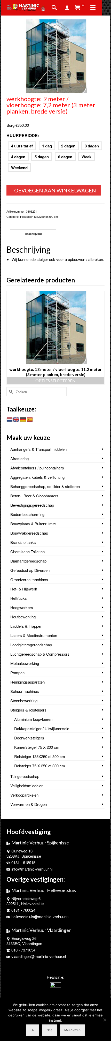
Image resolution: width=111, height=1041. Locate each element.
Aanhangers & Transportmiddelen (38, 449)
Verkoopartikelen (24, 795)
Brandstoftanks (23, 542)
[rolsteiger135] (55, 55)
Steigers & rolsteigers (28, 710)
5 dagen (42, 157)
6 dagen (65, 157)
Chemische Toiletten (27, 551)
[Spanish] (30, 419)
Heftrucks (18, 598)
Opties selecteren (55, 380)
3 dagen (92, 146)
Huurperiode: (22, 135)
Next (100, 337)
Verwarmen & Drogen (28, 804)
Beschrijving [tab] (33, 234)
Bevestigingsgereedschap (32, 505)
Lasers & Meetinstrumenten (33, 635)
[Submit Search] (10, 391)
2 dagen (68, 146)
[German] (23, 419)
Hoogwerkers (21, 607)
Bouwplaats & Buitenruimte (33, 523)
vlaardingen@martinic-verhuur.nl (38, 956)
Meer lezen (72, 1030)
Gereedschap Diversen (30, 570)
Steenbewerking (23, 700)
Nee (49, 1030)
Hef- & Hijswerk (23, 588)
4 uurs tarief (22, 146)
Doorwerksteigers (29, 737)
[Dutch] (9, 419)
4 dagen (18, 157)
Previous (10, 337)
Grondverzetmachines (29, 579)
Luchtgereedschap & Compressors (39, 654)
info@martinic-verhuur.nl (31, 869)
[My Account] (67, 8)
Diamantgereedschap (28, 561)
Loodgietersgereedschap (31, 644)
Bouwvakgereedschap (29, 533)
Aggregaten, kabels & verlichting (37, 477)
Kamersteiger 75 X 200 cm (36, 747)
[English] (16, 419)
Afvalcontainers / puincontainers (37, 467)
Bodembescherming (27, 514)
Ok (32, 1030)
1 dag (47, 146)
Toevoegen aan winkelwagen (53, 190)
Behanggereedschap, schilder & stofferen (45, 486)
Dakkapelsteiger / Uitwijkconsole (41, 728)
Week (86, 157)
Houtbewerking (23, 616)
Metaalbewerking (24, 663)
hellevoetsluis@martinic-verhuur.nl (40, 916)
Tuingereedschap (24, 776)
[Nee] (104, 1019)
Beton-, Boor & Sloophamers (34, 495)
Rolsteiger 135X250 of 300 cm (39, 216)
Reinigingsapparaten (27, 682)
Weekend (19, 167)
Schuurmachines (24, 691)
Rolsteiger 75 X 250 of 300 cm (39, 765)
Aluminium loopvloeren (33, 719)
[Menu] (92, 8)
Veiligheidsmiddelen (26, 785)
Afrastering (19, 458)
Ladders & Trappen (26, 626)
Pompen (17, 672)
